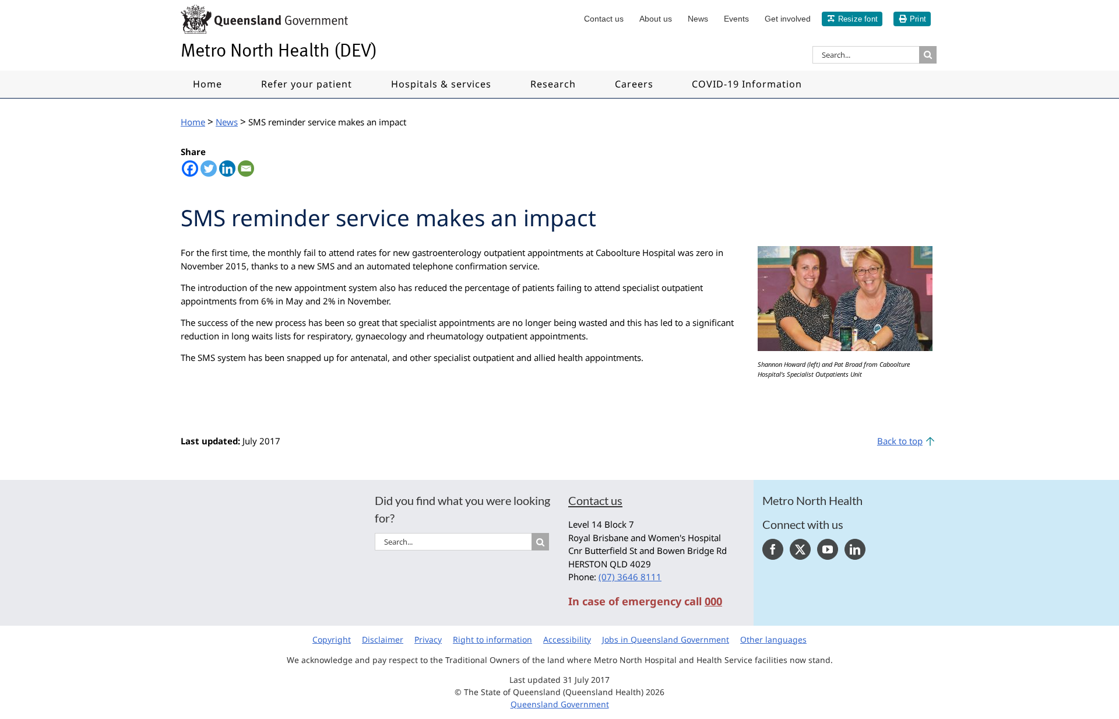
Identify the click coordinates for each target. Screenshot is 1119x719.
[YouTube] (827, 549)
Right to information (492, 639)
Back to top (900, 441)
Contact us (595, 500)
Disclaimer (382, 639)
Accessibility (567, 639)
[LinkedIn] (854, 549)
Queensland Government (560, 704)
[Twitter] (208, 168)
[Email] (246, 168)
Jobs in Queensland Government (665, 639)
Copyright (331, 639)
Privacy (428, 639)
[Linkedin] (227, 168)
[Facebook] (190, 168)
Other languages (773, 639)
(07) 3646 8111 (630, 577)
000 (713, 601)
